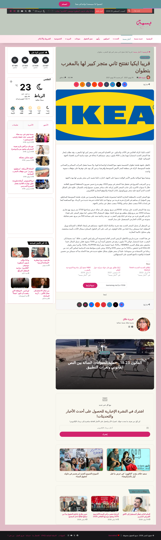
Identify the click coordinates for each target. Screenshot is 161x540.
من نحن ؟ (11, 535)
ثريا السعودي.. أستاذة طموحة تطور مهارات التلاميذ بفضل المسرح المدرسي (23, 183)
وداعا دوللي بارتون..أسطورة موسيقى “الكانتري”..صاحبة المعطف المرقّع (68, 11)
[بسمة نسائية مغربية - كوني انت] (144, 24)
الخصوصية (58, 39)
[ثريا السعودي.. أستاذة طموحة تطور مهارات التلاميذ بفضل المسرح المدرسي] (42, 184)
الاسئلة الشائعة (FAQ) (49, 535)
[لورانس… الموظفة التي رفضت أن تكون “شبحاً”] (20, 283)
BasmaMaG (113, 535)
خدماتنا (28, 535)
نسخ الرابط (90, 285)
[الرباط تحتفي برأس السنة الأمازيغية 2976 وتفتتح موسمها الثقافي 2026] (105, 504)
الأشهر (45, 125)
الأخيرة (30, 125)
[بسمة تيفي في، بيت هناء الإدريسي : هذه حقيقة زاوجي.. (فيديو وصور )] (42, 137)
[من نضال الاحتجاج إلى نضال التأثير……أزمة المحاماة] (40, 283)
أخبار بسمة (127, 39)
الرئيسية (149, 39)
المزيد (69, 39)
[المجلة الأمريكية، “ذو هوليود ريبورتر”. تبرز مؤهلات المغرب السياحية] (42, 172)
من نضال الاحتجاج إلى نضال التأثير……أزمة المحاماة (41, 293)
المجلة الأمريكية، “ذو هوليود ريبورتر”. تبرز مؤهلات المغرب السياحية (23, 171)
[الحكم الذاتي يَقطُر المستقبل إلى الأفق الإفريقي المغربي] (136, 504)
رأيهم (98, 39)
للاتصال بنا (35, 535)
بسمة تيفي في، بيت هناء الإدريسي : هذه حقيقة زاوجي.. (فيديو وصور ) (23, 137)
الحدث (116, 39)
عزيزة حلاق (142, 77)
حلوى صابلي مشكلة (26, 157)
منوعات (77, 39)
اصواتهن (106, 39)
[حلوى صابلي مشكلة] (42, 161)
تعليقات (15, 125)
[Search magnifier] (129, 11)
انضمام (64, 4)
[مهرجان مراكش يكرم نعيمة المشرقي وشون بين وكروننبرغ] (42, 149)
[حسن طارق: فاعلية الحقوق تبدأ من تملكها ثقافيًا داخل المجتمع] (73, 504)
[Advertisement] (55, 22)
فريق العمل (20, 535)
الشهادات (61, 535)
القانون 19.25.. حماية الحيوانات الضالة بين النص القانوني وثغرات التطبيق (105, 364)
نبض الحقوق (88, 39)
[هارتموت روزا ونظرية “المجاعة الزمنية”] (40, 252)
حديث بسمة (138, 39)
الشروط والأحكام (44, 39)
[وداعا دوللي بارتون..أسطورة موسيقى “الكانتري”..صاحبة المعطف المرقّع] (20, 252)
